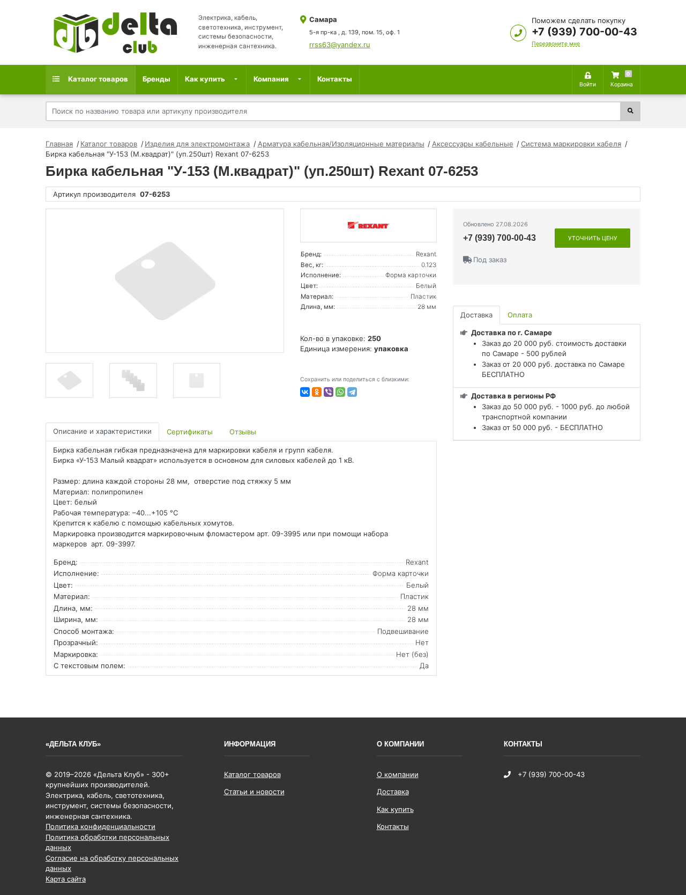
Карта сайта (66, 879)
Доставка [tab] (476, 314)
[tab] (190, 432)
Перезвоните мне (556, 43)
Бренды (156, 79)
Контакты (334, 79)
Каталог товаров (97, 79)
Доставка (393, 791)
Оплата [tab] (520, 314)
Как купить (205, 79)
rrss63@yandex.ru (339, 44)
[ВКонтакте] (305, 392)
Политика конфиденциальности (100, 826)
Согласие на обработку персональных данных (112, 863)
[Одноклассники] (317, 392)
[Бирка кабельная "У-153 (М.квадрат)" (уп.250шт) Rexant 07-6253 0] (165, 281)
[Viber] (328, 392)
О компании (398, 774)
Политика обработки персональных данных (107, 842)
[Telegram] (352, 392)
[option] (165, 281)
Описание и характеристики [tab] (102, 431)
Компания (271, 79)
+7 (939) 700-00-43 (584, 31)
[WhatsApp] (340, 392)
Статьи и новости (254, 791)
